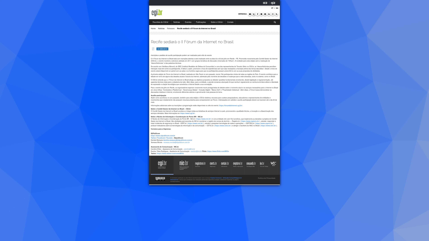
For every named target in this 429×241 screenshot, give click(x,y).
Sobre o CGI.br (217, 22)
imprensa (242, 14)
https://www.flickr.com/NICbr (218, 151)
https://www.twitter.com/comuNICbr (170, 153)
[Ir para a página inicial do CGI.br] (157, 13)
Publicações (201, 22)
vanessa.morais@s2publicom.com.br (177, 142)
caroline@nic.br (189, 149)
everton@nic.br (196, 151)
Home (153, 28)
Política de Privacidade (266, 178)
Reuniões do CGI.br (161, 22)
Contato (230, 22)
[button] (250, 14)
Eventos (188, 22)
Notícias (176, 22)
